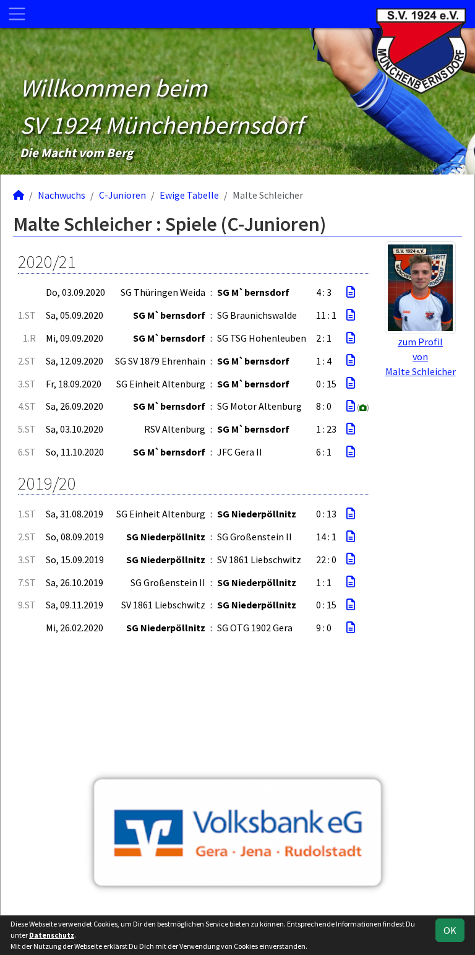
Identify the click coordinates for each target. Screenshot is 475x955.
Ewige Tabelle (189, 195)
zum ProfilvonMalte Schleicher (420, 356)
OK (449, 930)
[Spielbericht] (350, 292)
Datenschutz (51, 935)
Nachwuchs (61, 195)
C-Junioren (122, 195)
